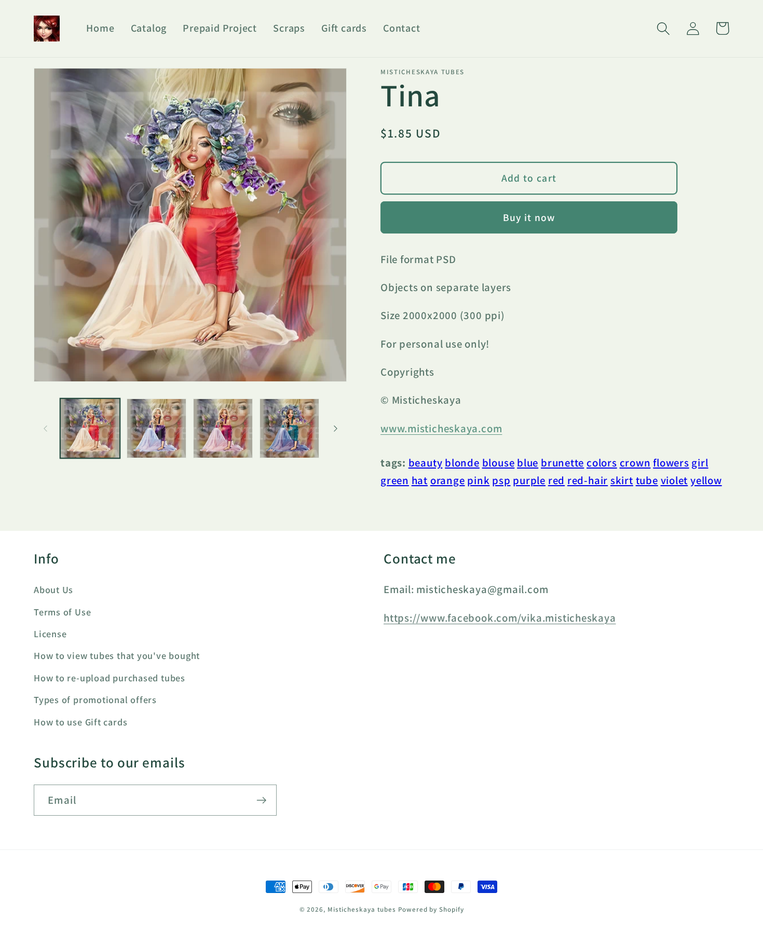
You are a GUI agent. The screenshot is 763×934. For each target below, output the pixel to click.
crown (635, 463)
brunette (562, 463)
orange (447, 480)
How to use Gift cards (80, 722)
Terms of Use (62, 612)
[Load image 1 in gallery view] (90, 428)
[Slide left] (45, 428)
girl (699, 463)
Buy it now (529, 217)
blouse (498, 463)
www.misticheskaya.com (441, 428)
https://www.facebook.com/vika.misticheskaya (500, 618)
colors (602, 463)
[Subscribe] (261, 800)
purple (529, 480)
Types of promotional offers (95, 699)
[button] (663, 28)
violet (674, 480)
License (50, 633)
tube (647, 480)
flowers (671, 463)
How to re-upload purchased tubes (109, 677)
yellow (706, 480)
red (556, 480)
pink (478, 480)
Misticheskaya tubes (362, 909)
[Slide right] (335, 428)
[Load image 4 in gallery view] (289, 428)
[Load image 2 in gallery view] (156, 428)
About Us (53, 589)
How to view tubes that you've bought (117, 655)
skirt (621, 480)
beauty (425, 463)
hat (420, 480)
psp (501, 480)
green (394, 480)
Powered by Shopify (431, 909)
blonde (462, 463)
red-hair (587, 480)
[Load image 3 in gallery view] (223, 428)
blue (527, 463)
